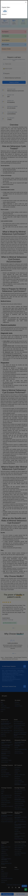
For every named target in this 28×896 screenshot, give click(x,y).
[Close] (26, 2)
